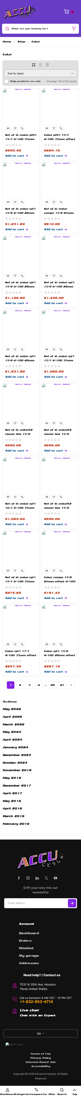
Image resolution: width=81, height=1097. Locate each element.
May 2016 (11, 801)
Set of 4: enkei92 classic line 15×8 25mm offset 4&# (19, 434)
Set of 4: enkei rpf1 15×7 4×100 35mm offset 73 (59, 360)
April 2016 (12, 808)
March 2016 (13, 816)
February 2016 (15, 823)
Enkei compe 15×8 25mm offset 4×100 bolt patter (59, 581)
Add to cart (14, 155)
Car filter (49, 1094)
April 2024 (12, 739)
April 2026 (12, 716)
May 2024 (11, 731)
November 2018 (16, 770)
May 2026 (11, 709)
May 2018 (11, 777)
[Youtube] (55, 878)
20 (52, 685)
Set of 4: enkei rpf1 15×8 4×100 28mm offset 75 (20, 360)
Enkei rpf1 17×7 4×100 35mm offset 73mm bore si (20, 655)
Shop (21, 41)
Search (62, 1094)
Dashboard (7, 1094)
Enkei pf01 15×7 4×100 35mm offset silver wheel (59, 139)
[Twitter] (46, 878)
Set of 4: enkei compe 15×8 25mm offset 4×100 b (59, 213)
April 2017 (12, 793)
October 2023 (14, 762)
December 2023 (16, 755)
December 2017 (16, 785)
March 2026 (13, 724)
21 (62, 685)
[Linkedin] (37, 878)
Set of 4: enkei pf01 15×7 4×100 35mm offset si (21, 139)
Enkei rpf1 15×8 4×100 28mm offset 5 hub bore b (59, 655)
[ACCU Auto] (19, 11)
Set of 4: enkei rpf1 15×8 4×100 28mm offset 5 (20, 213)
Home (6, 41)
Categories (22, 1094)
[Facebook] (19, 878)
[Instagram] (28, 878)
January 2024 (15, 747)
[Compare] (22, 128)
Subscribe (72, 903)
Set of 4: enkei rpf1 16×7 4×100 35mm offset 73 (20, 507)
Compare (36, 1094)
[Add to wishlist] (15, 128)
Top (74, 1094)
